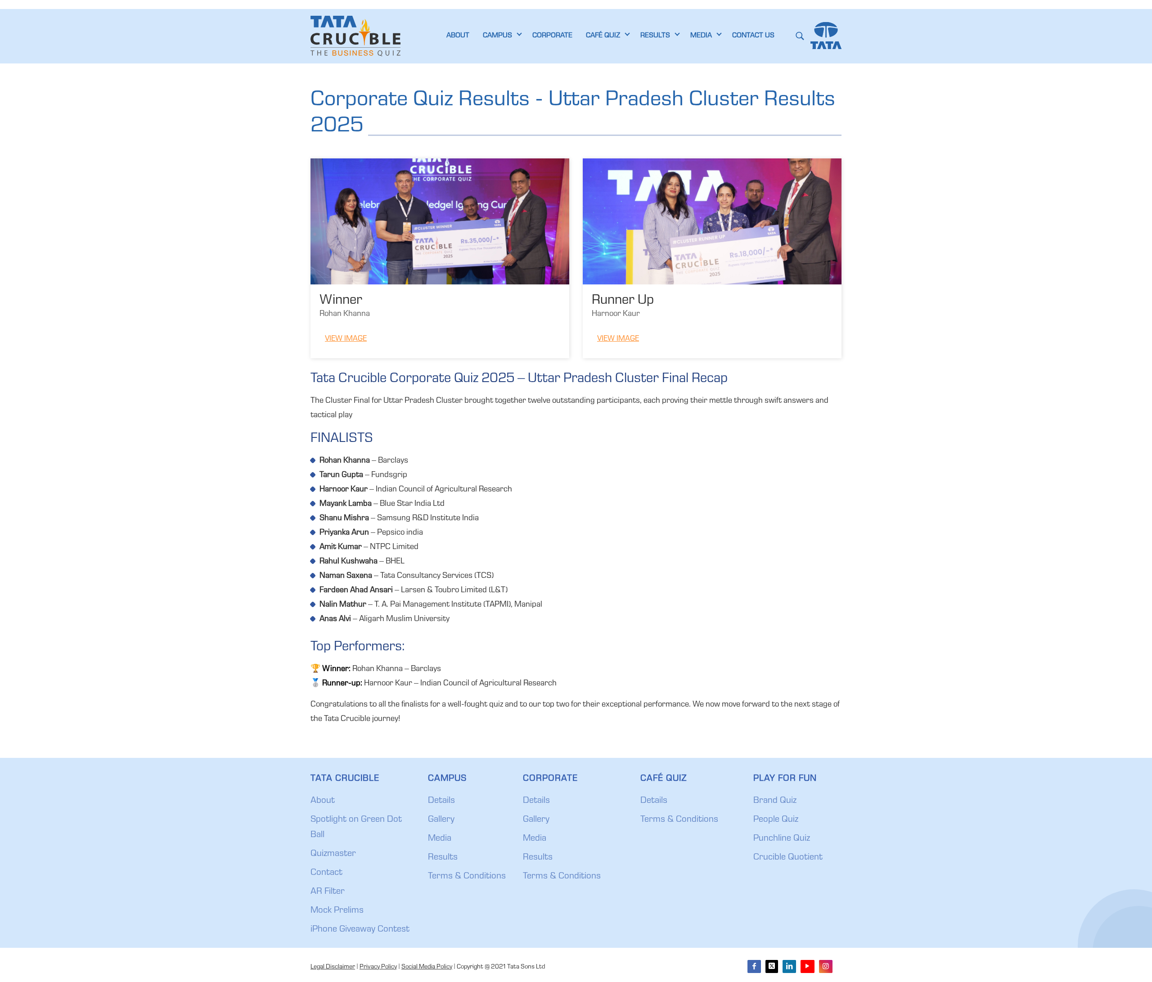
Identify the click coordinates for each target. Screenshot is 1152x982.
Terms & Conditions (467, 876)
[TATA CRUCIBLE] (355, 36)
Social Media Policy (426, 967)
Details (441, 801)
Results (443, 857)
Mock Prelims (337, 910)
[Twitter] (771, 966)
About (322, 801)
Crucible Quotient (788, 857)
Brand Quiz (774, 801)
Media (439, 838)
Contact (326, 873)
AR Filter (327, 891)
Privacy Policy (378, 967)
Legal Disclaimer (332, 967)
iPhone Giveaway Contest (360, 929)
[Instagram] (825, 966)
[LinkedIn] (789, 966)
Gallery (441, 819)
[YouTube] (807, 966)
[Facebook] (754, 966)
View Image (346, 339)
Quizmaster (333, 854)
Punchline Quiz (781, 838)
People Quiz (775, 819)
